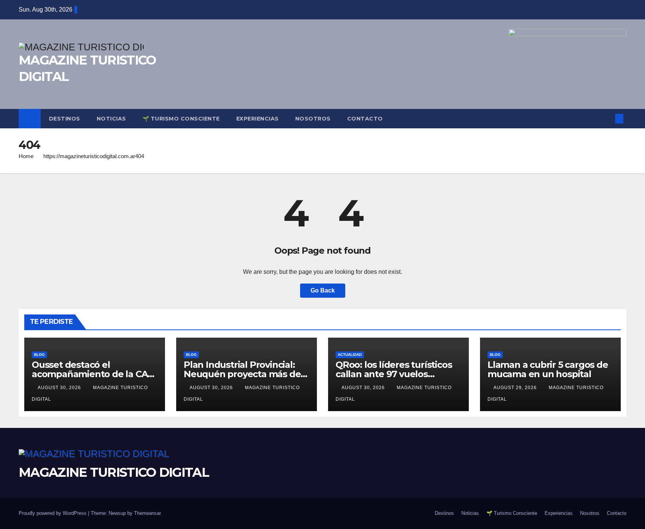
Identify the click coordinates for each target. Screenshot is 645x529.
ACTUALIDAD (350, 355)
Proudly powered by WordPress (53, 513)
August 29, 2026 (515, 387)
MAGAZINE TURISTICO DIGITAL (114, 472)
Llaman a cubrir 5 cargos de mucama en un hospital (547, 369)
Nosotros (313, 118)
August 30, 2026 (60, 387)
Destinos (64, 118)
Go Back (323, 290)
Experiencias (257, 118)
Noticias (111, 118)
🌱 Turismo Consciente (181, 118)
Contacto (365, 118)
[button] (607, 118)
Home (26, 156)
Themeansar (147, 513)
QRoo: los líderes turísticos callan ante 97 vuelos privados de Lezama (394, 374)
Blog (39, 355)
